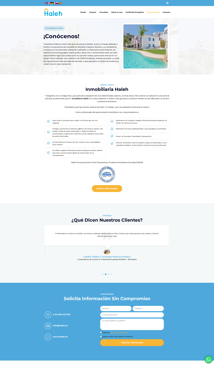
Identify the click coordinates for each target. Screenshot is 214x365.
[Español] (60, 3)
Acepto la (115, 332)
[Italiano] (54, 3)
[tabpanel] (107, 243)
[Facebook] (167, 3)
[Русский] (57, 3)
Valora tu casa (116, 12)
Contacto (166, 12)
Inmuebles (103, 12)
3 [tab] (108, 274)
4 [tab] (111, 274)
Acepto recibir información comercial (117, 336)
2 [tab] (105, 274)
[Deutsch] (51, 3)
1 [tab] (103, 274)
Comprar (92, 12)
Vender (83, 12)
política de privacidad (119, 332)
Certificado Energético (135, 12)
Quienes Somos (153, 12)
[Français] (48, 3)
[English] (46, 3)
